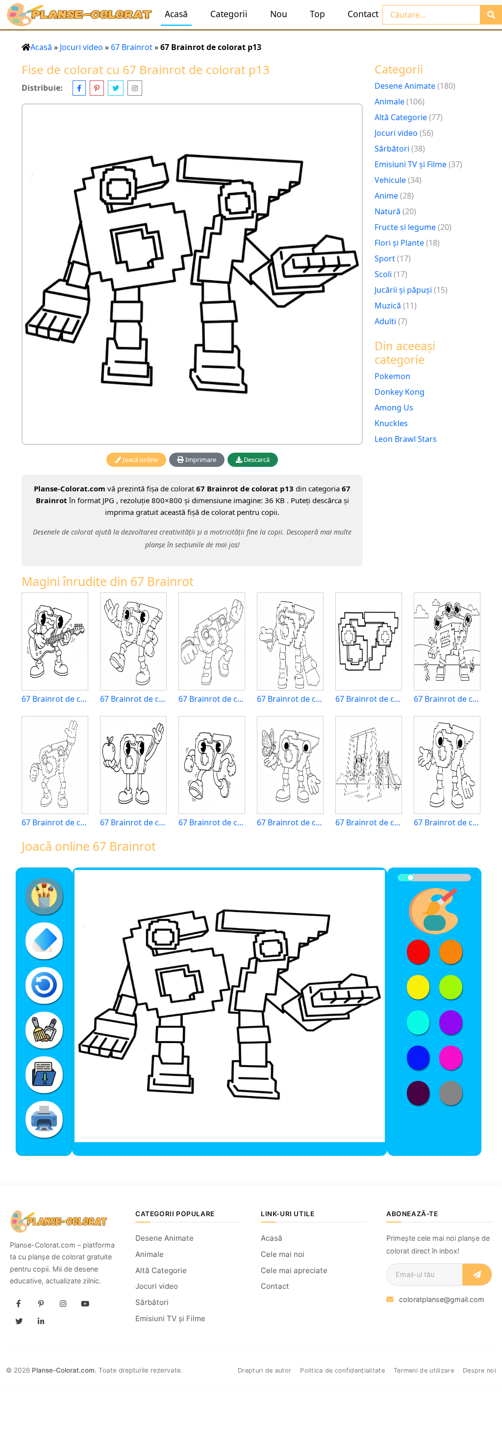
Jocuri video (81, 47)
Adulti (385, 321)
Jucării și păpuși (403, 289)
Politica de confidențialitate (342, 1370)
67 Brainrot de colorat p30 (211, 822)
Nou (278, 14)
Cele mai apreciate (294, 1270)
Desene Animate (405, 85)
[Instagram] (63, 1304)
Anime (386, 195)
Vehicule (390, 180)
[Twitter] (18, 1321)
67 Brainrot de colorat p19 (447, 699)
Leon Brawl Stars (406, 439)
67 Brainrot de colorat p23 (368, 822)
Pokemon (392, 376)
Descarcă (256, 459)
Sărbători (392, 148)
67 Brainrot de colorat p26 (133, 822)
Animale (389, 101)
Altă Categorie (401, 117)
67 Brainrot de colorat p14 (447, 822)
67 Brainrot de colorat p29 (55, 822)
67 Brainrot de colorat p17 (211, 699)
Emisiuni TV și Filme (411, 164)
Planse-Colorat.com (63, 1370)
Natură (388, 211)
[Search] (491, 15)
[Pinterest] (41, 1304)
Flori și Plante (399, 242)
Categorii (229, 14)
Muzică (388, 305)
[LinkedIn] (41, 1321)
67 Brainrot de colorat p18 (290, 699)
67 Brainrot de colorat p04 (290, 822)
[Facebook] (18, 1304)
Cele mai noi (282, 1254)
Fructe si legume (405, 227)
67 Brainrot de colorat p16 (368, 699)
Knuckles (391, 423)
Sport (385, 258)
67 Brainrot (131, 47)
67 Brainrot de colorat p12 (133, 699)
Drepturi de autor (264, 1370)
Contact (363, 14)
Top (317, 14)
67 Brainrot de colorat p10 (55, 699)
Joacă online (139, 459)
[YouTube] (85, 1304)
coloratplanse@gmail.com (441, 1299)
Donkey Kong (400, 391)
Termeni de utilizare (424, 1370)
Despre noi (479, 1370)
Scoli (383, 274)
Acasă (176, 14)
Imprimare (200, 459)
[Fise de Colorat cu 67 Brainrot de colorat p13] (192, 274)
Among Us (394, 407)
